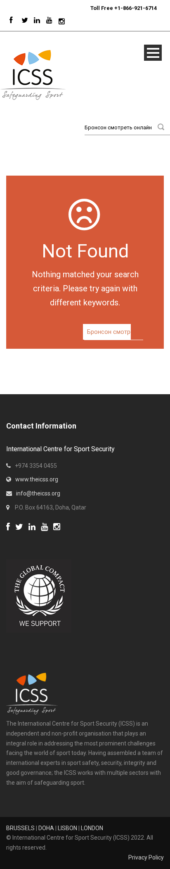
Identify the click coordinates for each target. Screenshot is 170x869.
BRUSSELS (20, 828)
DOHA (46, 828)
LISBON (67, 828)
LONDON (92, 828)
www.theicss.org (36, 479)
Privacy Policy (146, 857)
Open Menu (153, 53)
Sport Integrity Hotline (87, 8)
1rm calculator (25, 537)
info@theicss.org (38, 493)
